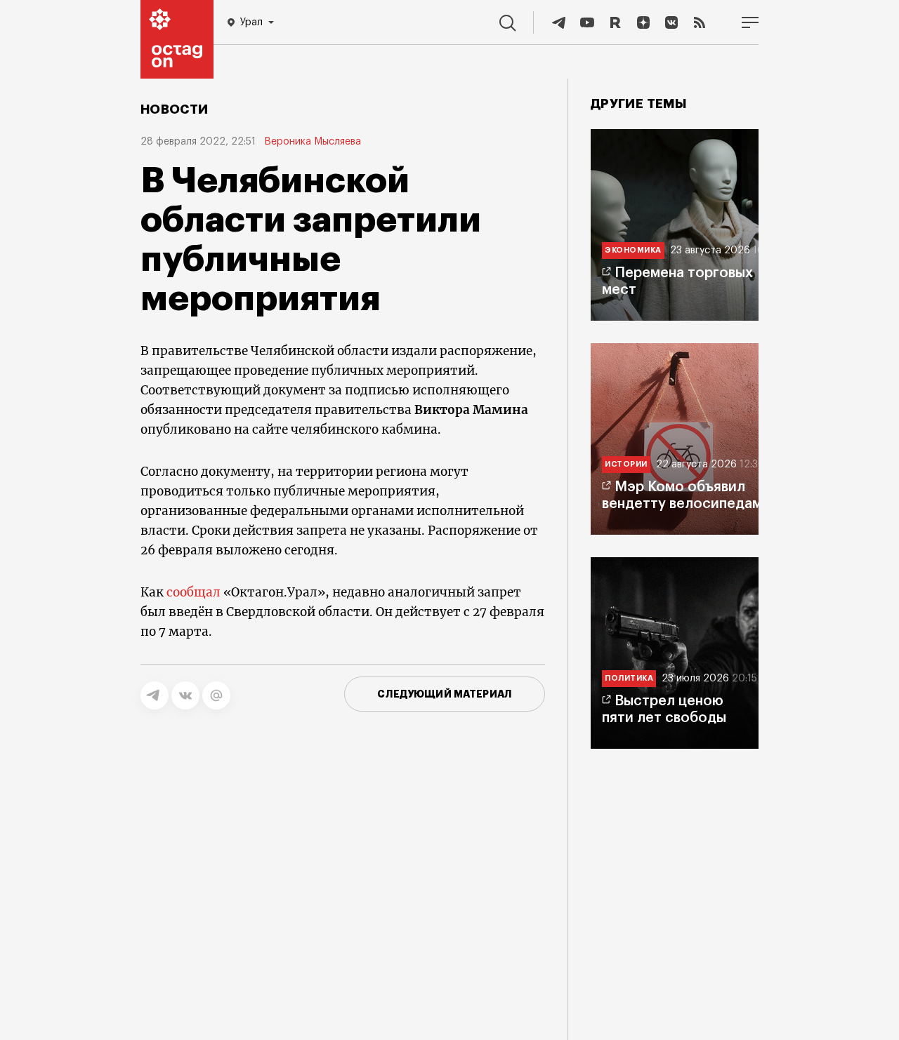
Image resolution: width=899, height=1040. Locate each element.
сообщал (193, 592)
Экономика (633, 250)
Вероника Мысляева (312, 142)
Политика (629, 678)
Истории (626, 464)
